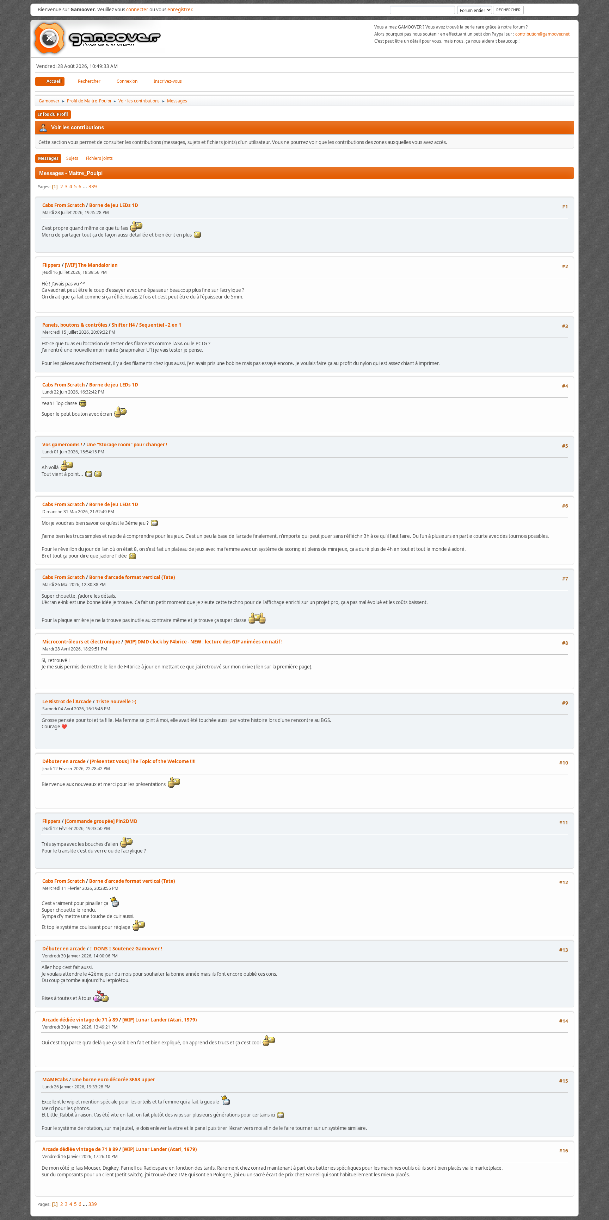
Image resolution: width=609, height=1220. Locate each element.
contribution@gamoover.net (542, 34)
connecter (137, 9)
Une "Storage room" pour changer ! (126, 444)
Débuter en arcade (64, 761)
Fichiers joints (99, 158)
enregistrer (179, 9)
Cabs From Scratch (63, 205)
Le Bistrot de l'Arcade (67, 701)
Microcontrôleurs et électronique (81, 642)
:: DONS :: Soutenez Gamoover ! (126, 948)
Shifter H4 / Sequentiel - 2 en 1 (147, 325)
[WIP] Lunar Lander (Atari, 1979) (159, 1020)
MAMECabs (55, 1079)
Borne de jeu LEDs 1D (113, 205)
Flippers (51, 265)
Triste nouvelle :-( (116, 701)
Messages (48, 158)
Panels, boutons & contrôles (74, 325)
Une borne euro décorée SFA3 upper (113, 1079)
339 (92, 186)
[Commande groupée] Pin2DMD (101, 821)
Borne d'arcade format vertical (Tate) (132, 577)
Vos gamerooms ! (62, 444)
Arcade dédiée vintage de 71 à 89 (80, 1020)
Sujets (72, 158)
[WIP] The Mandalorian (91, 265)
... (85, 186)
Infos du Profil (53, 114)
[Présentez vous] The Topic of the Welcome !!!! (143, 761)
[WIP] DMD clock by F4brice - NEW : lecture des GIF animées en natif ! (203, 642)
